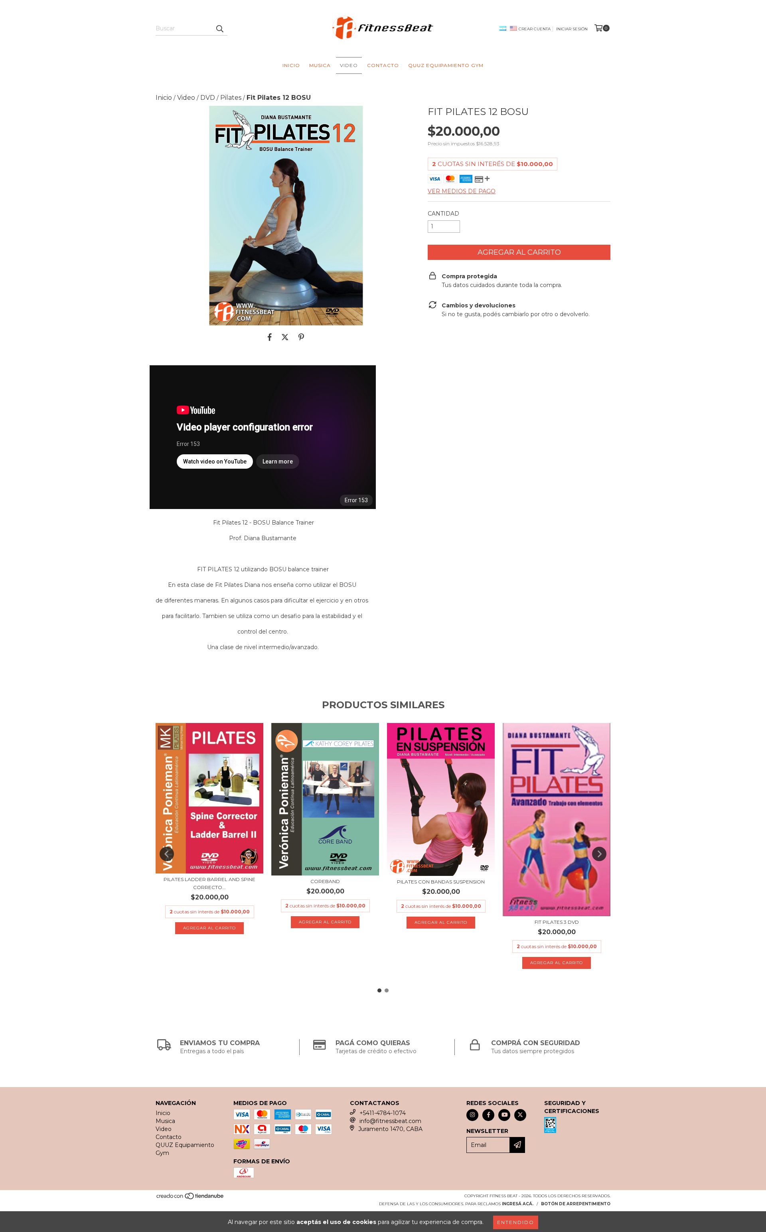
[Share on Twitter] (285, 337)
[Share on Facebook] (270, 337)
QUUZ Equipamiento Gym (446, 65)
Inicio (291, 65)
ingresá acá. (517, 1203)
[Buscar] (219, 28)
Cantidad (443, 213)
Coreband (325, 881)
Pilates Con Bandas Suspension (441, 882)
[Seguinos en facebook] (488, 1115)
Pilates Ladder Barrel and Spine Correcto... (209, 883)
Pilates (230, 97)
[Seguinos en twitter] (520, 1115)
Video (349, 65)
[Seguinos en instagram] (472, 1115)
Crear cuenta (535, 29)
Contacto (383, 65)
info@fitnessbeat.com (390, 1121)
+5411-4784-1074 (382, 1113)
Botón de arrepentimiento (575, 1203)
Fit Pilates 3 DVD (557, 922)
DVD (207, 97)
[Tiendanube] (190, 1198)
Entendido (515, 1222)
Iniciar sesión (572, 29)
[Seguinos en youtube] (504, 1115)
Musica (320, 65)
